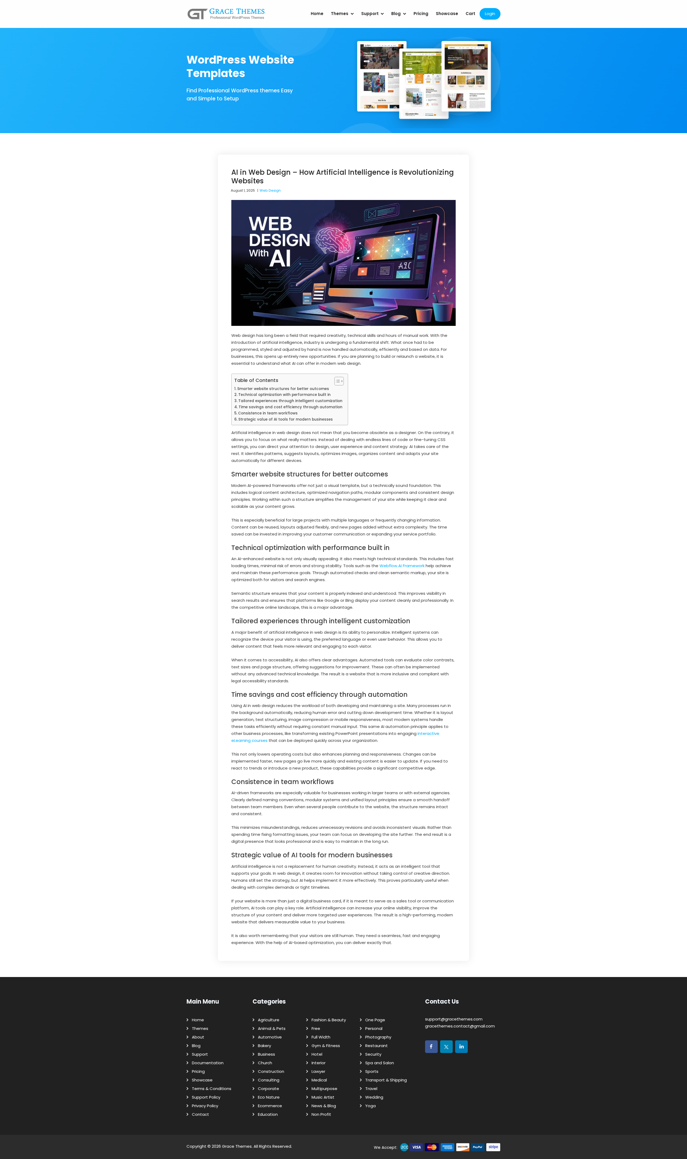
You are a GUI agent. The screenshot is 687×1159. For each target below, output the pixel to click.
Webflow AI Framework (402, 565)
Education (268, 1114)
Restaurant (376, 1045)
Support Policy (206, 1097)
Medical (319, 1080)
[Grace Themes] (226, 16)
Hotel (317, 1054)
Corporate (268, 1088)
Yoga (370, 1106)
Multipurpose (324, 1088)
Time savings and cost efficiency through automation (290, 407)
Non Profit (321, 1114)
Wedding (374, 1097)
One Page (375, 1020)
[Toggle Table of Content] (336, 381)
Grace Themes (237, 1146)
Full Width (321, 1037)
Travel (371, 1088)
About (198, 1037)
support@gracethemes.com (454, 1019)
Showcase (447, 13)
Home (317, 13)
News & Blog (324, 1106)
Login (490, 13)
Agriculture (268, 1020)
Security (373, 1054)
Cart (470, 13)
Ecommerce (270, 1106)
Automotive (270, 1037)
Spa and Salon (379, 1063)
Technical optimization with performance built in (284, 394)
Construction (271, 1071)
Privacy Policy (205, 1106)
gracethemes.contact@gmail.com (460, 1026)
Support (370, 13)
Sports (371, 1071)
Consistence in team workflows (268, 413)
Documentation (208, 1063)
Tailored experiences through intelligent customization (290, 400)
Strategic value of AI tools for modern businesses (285, 419)
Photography (378, 1037)
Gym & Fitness (326, 1045)
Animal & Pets (272, 1028)
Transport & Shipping (386, 1080)
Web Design (270, 190)
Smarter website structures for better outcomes (283, 388)
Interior (319, 1063)
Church (265, 1063)
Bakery (264, 1045)
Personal (373, 1028)
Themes (339, 13)
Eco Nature (269, 1097)
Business (266, 1054)
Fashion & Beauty (329, 1020)
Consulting (268, 1080)
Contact (200, 1114)
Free (316, 1028)
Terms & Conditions (211, 1088)
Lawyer (318, 1071)
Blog (396, 13)
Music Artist (323, 1097)
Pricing (421, 13)
